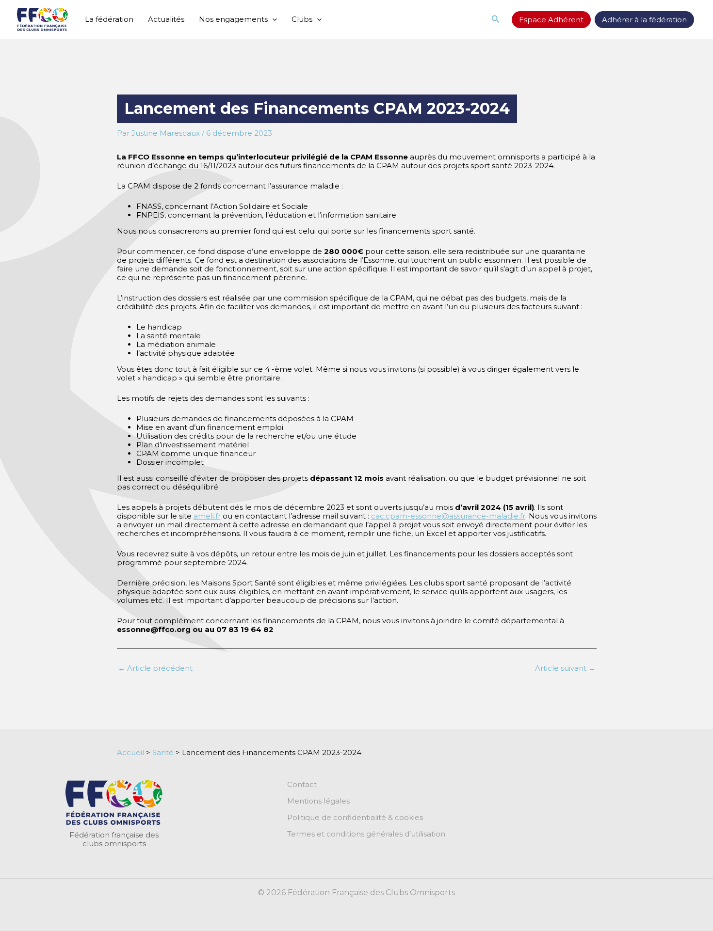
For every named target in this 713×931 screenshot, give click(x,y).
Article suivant (565, 668)
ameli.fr (207, 516)
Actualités (166, 19)
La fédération (109, 19)
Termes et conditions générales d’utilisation (366, 834)
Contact (302, 784)
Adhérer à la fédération (644, 19)
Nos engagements (233, 19)
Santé (163, 752)
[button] (272, 19)
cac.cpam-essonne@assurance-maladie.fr (448, 516)
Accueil (130, 752)
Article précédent (155, 668)
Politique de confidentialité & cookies (355, 817)
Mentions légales (318, 801)
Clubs (302, 19)
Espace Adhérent (551, 19)
